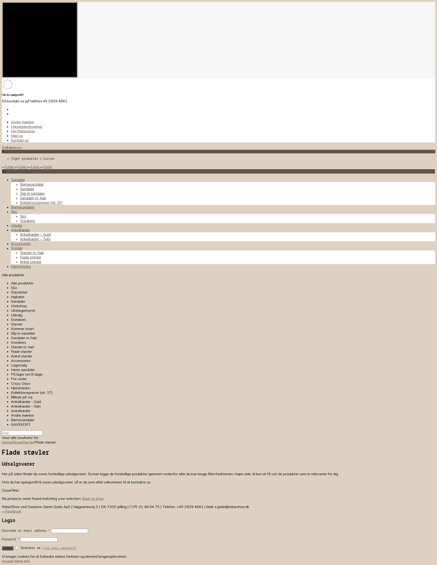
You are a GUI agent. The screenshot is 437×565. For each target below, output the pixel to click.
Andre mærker (22, 122)
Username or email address (26, 531)
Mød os (17, 135)
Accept (8, 561)
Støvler (28, 442)
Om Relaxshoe (23, 131)
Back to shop (93, 498)
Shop (17, 442)
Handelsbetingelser (26, 126)
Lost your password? (59, 548)
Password (11, 539)
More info (22, 561)
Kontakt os (20, 140)
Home (7, 442)
